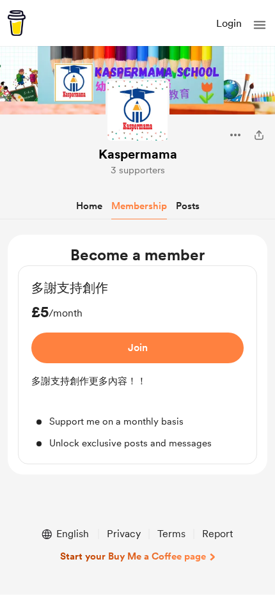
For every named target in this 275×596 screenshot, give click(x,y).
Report (217, 534)
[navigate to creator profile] (137, 111)
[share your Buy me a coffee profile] (259, 135)
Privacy (124, 534)
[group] (137, 365)
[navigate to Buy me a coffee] (17, 23)
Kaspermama (137, 154)
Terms (171, 534)
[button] (259, 25)
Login (229, 23)
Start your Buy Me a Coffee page (133, 556)
